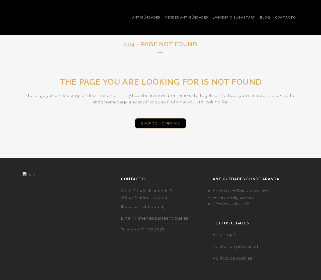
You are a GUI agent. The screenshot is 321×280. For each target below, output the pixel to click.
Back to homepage (160, 123)
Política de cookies (232, 258)
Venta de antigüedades (233, 197)
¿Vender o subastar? (231, 204)
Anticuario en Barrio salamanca (240, 191)
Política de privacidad (235, 246)
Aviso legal (224, 234)
